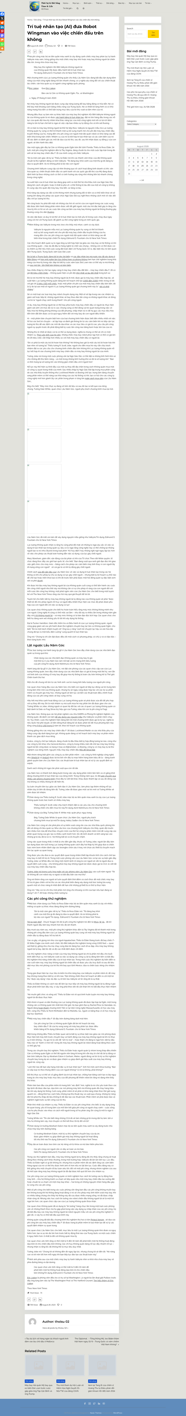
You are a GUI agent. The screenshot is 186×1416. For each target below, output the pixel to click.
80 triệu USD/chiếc (39, 273)
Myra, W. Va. (99, 922)
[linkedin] (99, 1404)
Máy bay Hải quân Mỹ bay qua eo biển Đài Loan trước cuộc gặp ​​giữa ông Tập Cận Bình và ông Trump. (142, 59)
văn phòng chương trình (44, 779)
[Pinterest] (2, 31)
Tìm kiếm (153, 34)
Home (29, 20)
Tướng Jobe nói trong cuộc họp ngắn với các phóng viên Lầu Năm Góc (59, 872)
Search (130, 28)
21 (147, 166)
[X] (2, 18)
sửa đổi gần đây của (47, 572)
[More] (2, 48)
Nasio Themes (96, 1413)
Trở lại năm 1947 (34, 922)
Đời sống (37, 20)
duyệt (40, 581)
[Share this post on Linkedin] (41, 51)
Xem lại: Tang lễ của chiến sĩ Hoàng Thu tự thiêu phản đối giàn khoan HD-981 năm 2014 (101, 1388)
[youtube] (104, 1404)
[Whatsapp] (2, 44)
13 (142, 162)
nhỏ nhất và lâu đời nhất (87, 273)
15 (152, 162)
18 (133, 166)
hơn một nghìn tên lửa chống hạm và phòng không (64, 259)
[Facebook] (2, 14)
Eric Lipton (50, 88)
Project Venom (97, 1220)
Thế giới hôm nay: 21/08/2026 (141, 107)
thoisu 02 (52, 46)
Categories (132, 121)
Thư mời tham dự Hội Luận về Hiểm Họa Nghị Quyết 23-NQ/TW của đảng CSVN (70, 1388)
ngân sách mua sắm (94, 378)
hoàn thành (43, 1008)
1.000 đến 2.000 (90, 281)
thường (50, 212)
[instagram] (89, 1404)
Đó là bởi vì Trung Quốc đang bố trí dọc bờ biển (48, 256)
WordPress (117, 1413)
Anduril (45, 757)
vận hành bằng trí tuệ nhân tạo (70, 117)
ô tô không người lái (43, 615)
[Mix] (2, 40)
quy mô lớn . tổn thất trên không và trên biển (50, 265)
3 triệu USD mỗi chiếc (47, 284)
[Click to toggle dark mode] (84, 8)
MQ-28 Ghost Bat (87, 750)
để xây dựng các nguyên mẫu (68, 717)
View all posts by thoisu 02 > (55, 1328)
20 (142, 166)
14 (147, 162)
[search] (77, 9)
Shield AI (35, 757)
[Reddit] (2, 23)
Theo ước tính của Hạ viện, (49, 335)
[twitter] (35, 51)
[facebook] (29, 51)
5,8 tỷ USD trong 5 (45, 726)
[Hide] (1, 52)
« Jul (142, 180)
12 (138, 162)
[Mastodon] (2, 35)
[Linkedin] (2, 27)
